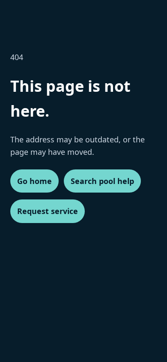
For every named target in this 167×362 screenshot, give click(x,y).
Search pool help (102, 181)
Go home (34, 181)
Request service (47, 211)
